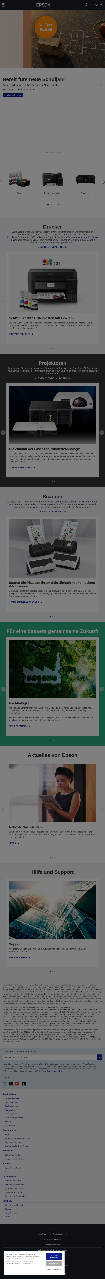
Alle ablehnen (54, 1263)
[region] (34, 1263)
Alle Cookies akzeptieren (54, 1256)
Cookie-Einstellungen (53, 1269)
